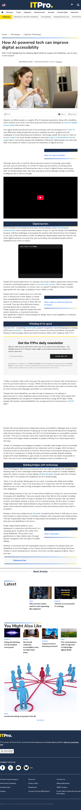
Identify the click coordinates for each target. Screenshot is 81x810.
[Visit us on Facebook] (2, 767)
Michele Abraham (46, 474)
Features (59, 62)
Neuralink (36, 513)
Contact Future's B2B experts (39, 791)
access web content (46, 284)
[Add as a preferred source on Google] (7, 751)
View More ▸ (40, 720)
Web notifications (63, 783)
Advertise (74, 12)
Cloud (18, 12)
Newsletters (32, 787)
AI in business (46, 17)
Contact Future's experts (9, 779)
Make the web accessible (54, 155)
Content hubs (62, 12)
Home (4, 34)
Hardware (27, 12)
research (13, 137)
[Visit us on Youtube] (18, 767)
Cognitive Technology (32, 34)
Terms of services (35, 363)
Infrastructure (39, 12)
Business (9, 12)
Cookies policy (5, 787)
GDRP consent (62, 787)
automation (17, 330)
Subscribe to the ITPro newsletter (26, 17)
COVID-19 (70, 130)
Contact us (61, 779)
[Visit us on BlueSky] (25, 767)
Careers (3, 791)
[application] (40, 261)
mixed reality (31, 328)
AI (58, 436)
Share (8, 114)
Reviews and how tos (61, 17)
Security (51, 12)
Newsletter (74, 114)
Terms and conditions (8, 783)
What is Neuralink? (51, 534)
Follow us (63, 114)
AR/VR (71, 401)
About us (31, 779)
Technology (15, 34)
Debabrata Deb (27, 62)
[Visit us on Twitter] (10, 767)
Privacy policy (33, 783)
